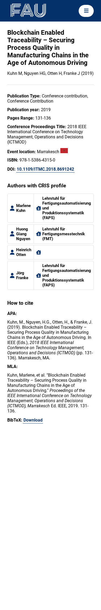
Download (33, 420)
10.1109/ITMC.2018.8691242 (45, 169)
